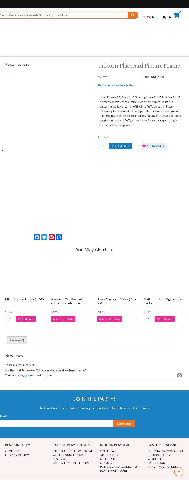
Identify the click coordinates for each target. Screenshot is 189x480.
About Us (12, 451)
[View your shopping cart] (176, 16)
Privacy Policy (17, 455)
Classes (106, 462)
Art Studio (109, 455)
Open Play (108, 451)
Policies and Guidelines (119, 466)
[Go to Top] (178, 471)
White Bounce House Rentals (69, 456)
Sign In (167, 17)
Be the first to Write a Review (116, 85)
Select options (63, 319)
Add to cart (120, 146)
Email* (4, 416)
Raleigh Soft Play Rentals (73, 451)
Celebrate (108, 458)
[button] (154, 146)
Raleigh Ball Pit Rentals (72, 462)
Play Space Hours (114, 470)
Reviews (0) (17, 340)
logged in (26, 375)
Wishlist (152, 17)
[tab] (17, 340)
